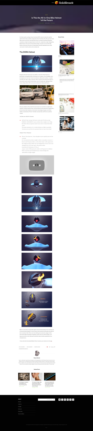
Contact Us (20, 404)
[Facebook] (49, 347)
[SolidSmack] (64, 3)
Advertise (19, 401)
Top (46, 427)
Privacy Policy (20, 411)
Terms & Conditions (21, 413)
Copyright (19, 406)
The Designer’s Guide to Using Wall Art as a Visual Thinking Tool (23, 383)
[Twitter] (51, 347)
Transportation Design (23, 348)
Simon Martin (37, 357)
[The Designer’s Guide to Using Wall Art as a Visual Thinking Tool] (24, 376)
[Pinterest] (54, 347)
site (51, 341)
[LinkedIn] (53, 347)
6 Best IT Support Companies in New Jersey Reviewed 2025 (65, 131)
